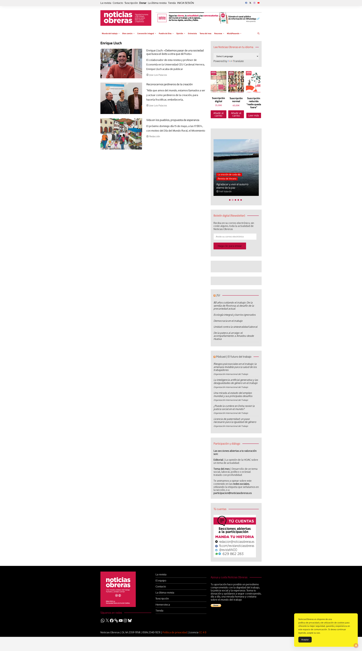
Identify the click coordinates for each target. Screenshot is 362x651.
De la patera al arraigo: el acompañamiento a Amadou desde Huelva (234, 335)
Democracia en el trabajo (228, 320)
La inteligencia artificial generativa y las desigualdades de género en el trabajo (236, 381)
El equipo (161, 580)
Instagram (254, 3)
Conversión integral (145, 33)
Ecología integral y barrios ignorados (235, 314)
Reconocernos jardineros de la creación (169, 84)
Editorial (218, 459)
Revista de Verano (227, 178)
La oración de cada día (229, 174)
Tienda (172, 2)
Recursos (218, 33)
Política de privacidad (174, 632)
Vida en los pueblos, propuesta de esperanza (172, 120)
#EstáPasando (233, 33)
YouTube (258, 3)
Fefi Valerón (225, 191)
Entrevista (192, 33)
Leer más (253, 115)
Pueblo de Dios (165, 33)
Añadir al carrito (218, 114)
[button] (229, 200)
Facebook (246, 3)
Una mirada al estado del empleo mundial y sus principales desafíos (233, 394)
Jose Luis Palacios (158, 75)
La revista (105, 2)
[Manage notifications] (356, 645)
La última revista (157, 2)
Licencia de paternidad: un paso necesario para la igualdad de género (235, 420)
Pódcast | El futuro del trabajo (233, 356)
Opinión (179, 33)
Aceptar (305, 639)
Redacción (154, 136)
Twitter (250, 3)
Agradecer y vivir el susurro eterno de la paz (232, 186)
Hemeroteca (163, 604)
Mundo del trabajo (110, 33)
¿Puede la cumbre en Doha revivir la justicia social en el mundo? (234, 407)
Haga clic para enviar (230, 245)
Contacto (118, 2)
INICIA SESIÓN (185, 2)
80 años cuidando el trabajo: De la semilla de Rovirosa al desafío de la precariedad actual (234, 305)
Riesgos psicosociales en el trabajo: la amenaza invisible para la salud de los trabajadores (235, 366)
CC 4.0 (202, 632)
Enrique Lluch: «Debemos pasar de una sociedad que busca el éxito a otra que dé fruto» (175, 52)
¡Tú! (218, 295)
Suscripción (131, 2)
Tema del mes (205, 33)
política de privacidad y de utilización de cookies (321, 622)
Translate (238, 61)
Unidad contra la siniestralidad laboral (235, 326)
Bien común (127, 33)
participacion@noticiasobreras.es (233, 493)
